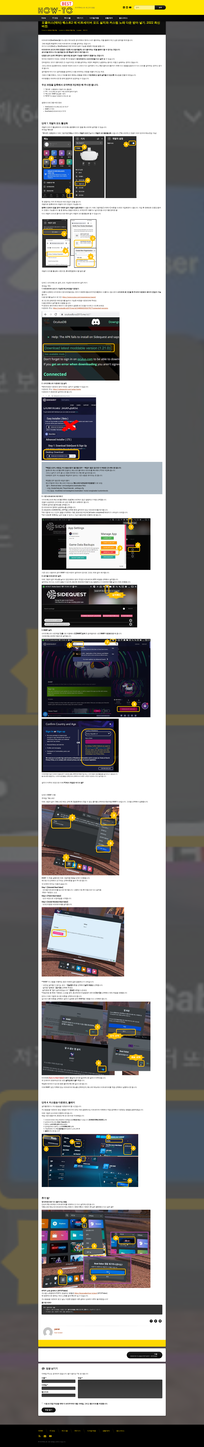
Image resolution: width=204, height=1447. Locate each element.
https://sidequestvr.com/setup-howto (67, 389)
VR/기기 (80, 18)
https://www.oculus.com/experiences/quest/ (79, 297)
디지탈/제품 (94, 18)
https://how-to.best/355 (82, 1312)
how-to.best (58, 1333)
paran (79, 30)
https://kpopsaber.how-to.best (85, 1293)
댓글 (80, 1378)
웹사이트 (45, 1392)
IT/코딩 (55, 18)
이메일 (45, 1385)
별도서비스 (123, 18)
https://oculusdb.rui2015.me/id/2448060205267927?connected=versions (80, 308)
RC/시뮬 (67, 18)
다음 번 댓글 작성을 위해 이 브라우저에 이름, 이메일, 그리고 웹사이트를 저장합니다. (76, 1404)
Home (43, 18)
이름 (44, 1378)
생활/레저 (109, 18)
